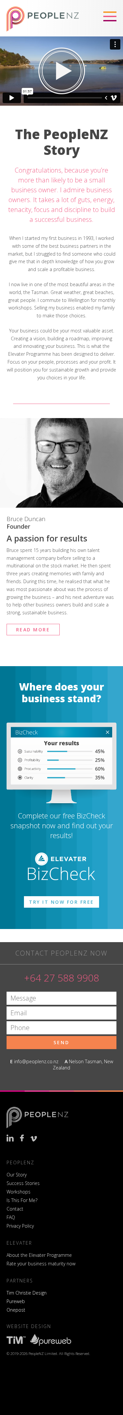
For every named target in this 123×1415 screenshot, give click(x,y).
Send (61, 1042)
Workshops (19, 1192)
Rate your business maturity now (41, 1263)
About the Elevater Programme (39, 1255)
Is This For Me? (22, 1200)
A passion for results (47, 538)
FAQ (11, 1217)
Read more (33, 629)
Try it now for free (61, 902)
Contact (15, 1209)
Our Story (17, 1175)
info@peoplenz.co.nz (36, 1061)
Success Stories (23, 1183)
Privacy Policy (20, 1226)
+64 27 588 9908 (61, 977)
